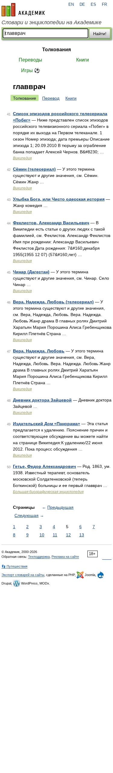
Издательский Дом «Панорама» (46, 423)
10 (41, 534)
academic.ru (23, 9)
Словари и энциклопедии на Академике (52, 22)
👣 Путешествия (14, 566)
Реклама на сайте (65, 556)
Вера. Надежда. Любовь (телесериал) (53, 301)
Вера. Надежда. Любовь (38, 350)
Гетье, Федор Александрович (44, 466)
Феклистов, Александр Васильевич (51, 222)
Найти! (99, 33)
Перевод (50, 98)
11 (55, 534)
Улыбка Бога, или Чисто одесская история (59, 199)
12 (68, 534)
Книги (82, 59)
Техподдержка (39, 556)
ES (93, 4)
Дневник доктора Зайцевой (42, 400)
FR (104, 4)
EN (71, 4)
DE (82, 4)
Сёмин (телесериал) (34, 169)
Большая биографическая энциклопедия (48, 492)
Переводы (30, 59)
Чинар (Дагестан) (31, 271)
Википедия (22, 158)
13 (81, 534)
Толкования (56, 49)
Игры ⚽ (30, 70)
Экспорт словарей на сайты (23, 575)
